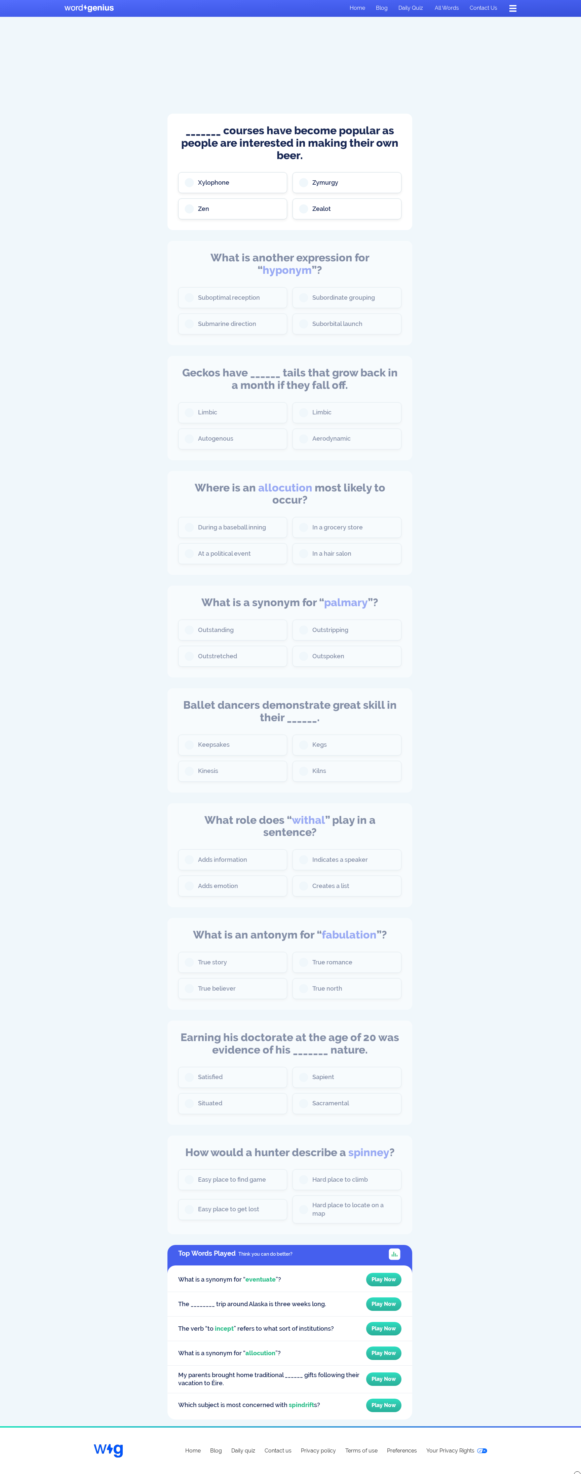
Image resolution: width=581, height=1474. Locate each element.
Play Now (384, 1279)
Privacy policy (318, 1450)
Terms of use (361, 1450)
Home (357, 8)
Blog (382, 8)
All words (447, 8)
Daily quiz (410, 8)
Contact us (483, 8)
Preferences (402, 1450)
